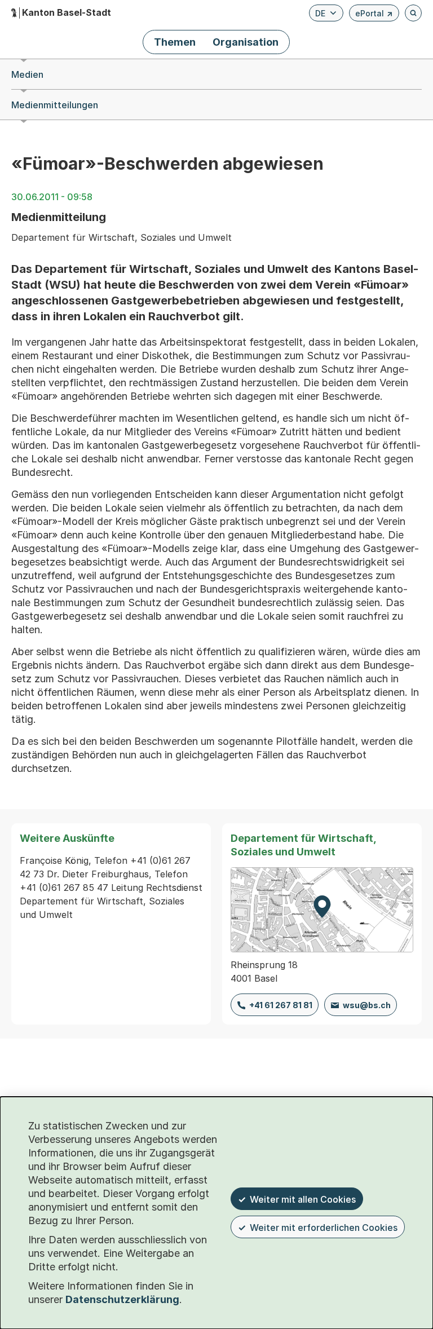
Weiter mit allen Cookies (303, 1199)
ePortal (374, 14)
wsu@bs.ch (367, 1005)
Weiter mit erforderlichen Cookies (323, 1227)
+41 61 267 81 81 (280, 1005)
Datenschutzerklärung (122, 1299)
